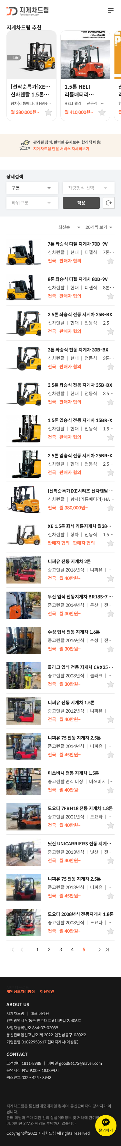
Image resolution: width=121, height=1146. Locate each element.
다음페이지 (99, 949)
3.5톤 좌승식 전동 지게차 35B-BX (80, 385)
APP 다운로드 (17, 987)
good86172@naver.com (80, 1063)
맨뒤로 (107, 949)
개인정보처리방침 (20, 992)
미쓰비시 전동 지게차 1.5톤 (73, 773)
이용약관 (47, 992)
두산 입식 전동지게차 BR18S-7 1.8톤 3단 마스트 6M (80, 597)
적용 (81, 203)
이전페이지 (22, 949)
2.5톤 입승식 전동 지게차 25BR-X (80, 456)
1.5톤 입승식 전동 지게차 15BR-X (80, 420)
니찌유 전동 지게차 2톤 (69, 561)
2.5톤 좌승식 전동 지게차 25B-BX (80, 314)
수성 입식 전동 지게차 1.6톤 (74, 632)
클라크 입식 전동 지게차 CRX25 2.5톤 (80, 667)
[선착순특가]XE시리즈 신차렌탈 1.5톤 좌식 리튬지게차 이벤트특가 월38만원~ (80, 491)
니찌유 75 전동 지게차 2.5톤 (74, 738)
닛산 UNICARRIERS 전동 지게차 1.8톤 (79, 844)
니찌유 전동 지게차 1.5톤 (71, 703)
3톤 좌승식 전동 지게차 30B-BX (78, 350)
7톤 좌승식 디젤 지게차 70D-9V (78, 244)
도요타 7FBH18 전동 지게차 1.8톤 (80, 808)
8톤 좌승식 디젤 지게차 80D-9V (78, 279)
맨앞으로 (12, 949)
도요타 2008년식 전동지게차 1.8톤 (81, 914)
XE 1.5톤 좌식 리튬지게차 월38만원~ (79, 526)
